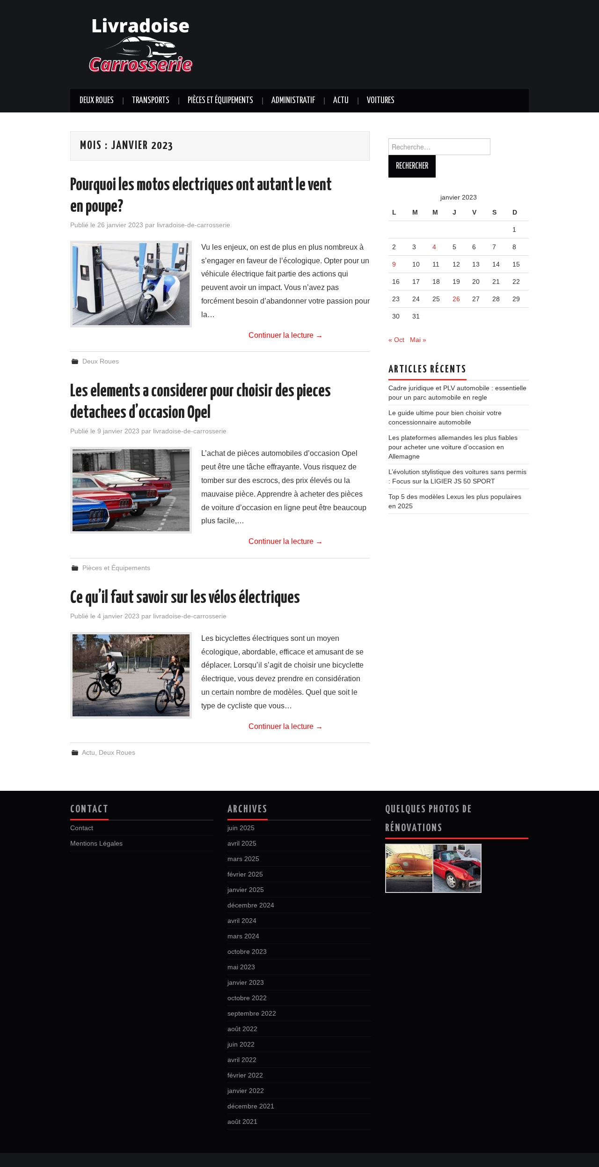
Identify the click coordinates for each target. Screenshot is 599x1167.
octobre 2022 (247, 998)
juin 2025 (241, 828)
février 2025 (245, 874)
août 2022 (242, 1029)
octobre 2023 (247, 951)
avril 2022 (241, 1059)
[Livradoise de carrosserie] (140, 44)
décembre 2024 (250, 905)
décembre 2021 (250, 1106)
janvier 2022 (245, 1090)
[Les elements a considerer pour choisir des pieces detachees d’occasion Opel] (131, 490)
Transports (150, 101)
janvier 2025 (245, 889)
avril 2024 (241, 920)
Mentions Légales (96, 843)
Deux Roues (97, 101)
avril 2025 (241, 843)
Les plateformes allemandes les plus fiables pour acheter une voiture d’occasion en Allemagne (453, 447)
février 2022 (245, 1075)
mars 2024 (243, 936)
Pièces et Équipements (220, 101)
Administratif (293, 101)
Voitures (380, 101)
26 (456, 299)
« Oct (396, 339)
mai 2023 (241, 967)
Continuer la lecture (285, 335)
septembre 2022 (251, 1013)
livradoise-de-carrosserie (193, 225)
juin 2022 (241, 1044)
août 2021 (242, 1121)
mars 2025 (243, 858)
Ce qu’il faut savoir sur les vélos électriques (185, 598)
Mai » (418, 339)
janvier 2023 (245, 982)
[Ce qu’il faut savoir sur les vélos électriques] (131, 675)
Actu (341, 101)
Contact (81, 828)
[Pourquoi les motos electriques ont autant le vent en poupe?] (131, 284)
